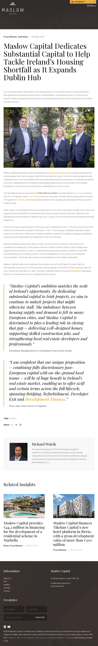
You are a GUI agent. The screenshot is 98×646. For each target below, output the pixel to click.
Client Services (41, 638)
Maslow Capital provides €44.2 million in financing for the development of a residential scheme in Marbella (24, 531)
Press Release (59, 550)
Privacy (11, 638)
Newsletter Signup (57, 638)
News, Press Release (13, 546)
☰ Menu (91, 5)
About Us (7, 578)
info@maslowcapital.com (61, 583)
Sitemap (70, 638)
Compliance (28, 638)
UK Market (79, 2)
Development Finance (45, 399)
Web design (79, 638)
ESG (5, 581)
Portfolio (7, 588)
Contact (7, 591)
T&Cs (19, 638)
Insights (12, 418)
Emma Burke (76, 271)
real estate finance (56, 173)
